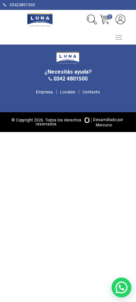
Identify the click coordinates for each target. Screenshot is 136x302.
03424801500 (22, 5)
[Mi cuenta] (120, 19)
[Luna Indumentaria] (40, 19)
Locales (67, 91)
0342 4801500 (69, 79)
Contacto (91, 91)
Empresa (44, 91)
